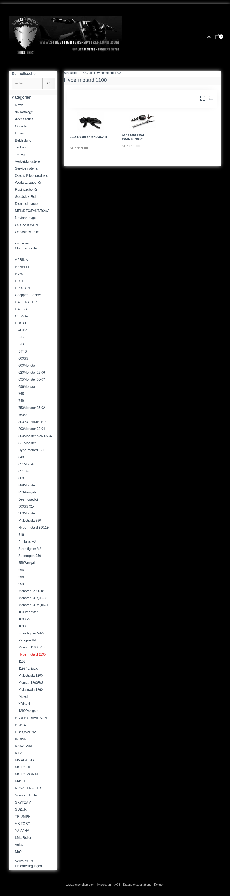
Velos (19, 844)
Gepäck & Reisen (28, 196)
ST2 (21, 337)
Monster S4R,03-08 (32, 598)
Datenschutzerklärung (137, 884)
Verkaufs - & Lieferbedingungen (28, 863)
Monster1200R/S (30, 683)
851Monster (27, 464)
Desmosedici (28, 499)
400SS (23, 330)
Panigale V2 (27, 541)
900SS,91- (26, 506)
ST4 (21, 344)
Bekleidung (23, 140)
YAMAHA (22, 830)
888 (21, 478)
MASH (20, 781)
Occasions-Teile (27, 232)
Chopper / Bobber (28, 295)
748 (21, 393)
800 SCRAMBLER (32, 422)
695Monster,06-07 (31, 379)
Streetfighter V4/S (31, 633)
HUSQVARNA (25, 732)
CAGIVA (21, 309)
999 (21, 584)
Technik (20, 147)
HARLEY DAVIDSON (31, 718)
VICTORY (22, 823)
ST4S (22, 351)
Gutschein (22, 126)
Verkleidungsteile (27, 161)
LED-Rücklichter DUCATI (88, 137)
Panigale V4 (27, 640)
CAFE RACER (26, 302)
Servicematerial (26, 168)
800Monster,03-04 (31, 429)
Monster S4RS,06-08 (33, 605)
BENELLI (22, 267)
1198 (21, 661)
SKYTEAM (23, 802)
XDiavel (24, 704)
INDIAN (21, 739)
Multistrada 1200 (30, 675)
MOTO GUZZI (25, 767)
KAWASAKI (23, 746)
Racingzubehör (26, 189)
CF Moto (21, 316)
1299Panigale (28, 711)
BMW (19, 274)
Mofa (18, 852)
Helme (20, 133)
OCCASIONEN (26, 225)
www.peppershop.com (80, 884)
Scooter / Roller (26, 795)
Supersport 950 (29, 556)
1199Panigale (28, 668)
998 (21, 577)
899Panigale (27, 492)
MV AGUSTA (25, 760)
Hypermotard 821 (31, 450)
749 (21, 401)
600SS (23, 358)
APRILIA (21, 260)
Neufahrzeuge (25, 218)
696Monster (27, 386)
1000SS (24, 619)
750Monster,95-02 (31, 408)
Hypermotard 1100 (85, 80)
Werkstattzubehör (28, 182)
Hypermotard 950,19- (34, 527)
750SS (23, 415)
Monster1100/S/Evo (32, 647)
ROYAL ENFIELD (28, 788)
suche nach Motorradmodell (26, 245)
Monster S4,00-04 (31, 591)
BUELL (20, 281)
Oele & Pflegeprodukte (31, 175)
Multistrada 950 (29, 520)
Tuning (20, 154)
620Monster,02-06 (31, 372)
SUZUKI (21, 809)
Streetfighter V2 (29, 549)
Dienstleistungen (27, 203)
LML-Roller (23, 837)
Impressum (104, 884)
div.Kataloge (24, 112)
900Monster (27, 513)
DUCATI (21, 323)
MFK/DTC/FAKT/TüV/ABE (34, 211)
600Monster (27, 365)
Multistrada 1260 (30, 689)
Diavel (23, 696)
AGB (117, 884)
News (19, 105)
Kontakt (159, 884)
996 (21, 570)
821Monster (27, 443)
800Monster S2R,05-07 (35, 436)
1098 (22, 626)
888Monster (27, 485)
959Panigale (27, 563)
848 (21, 457)
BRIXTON (22, 288)
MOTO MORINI (27, 774)
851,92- (23, 471)
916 (21, 534)
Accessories (24, 119)
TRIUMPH (23, 816)
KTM (18, 753)
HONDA (21, 725)
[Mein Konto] (209, 38)
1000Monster (28, 612)
